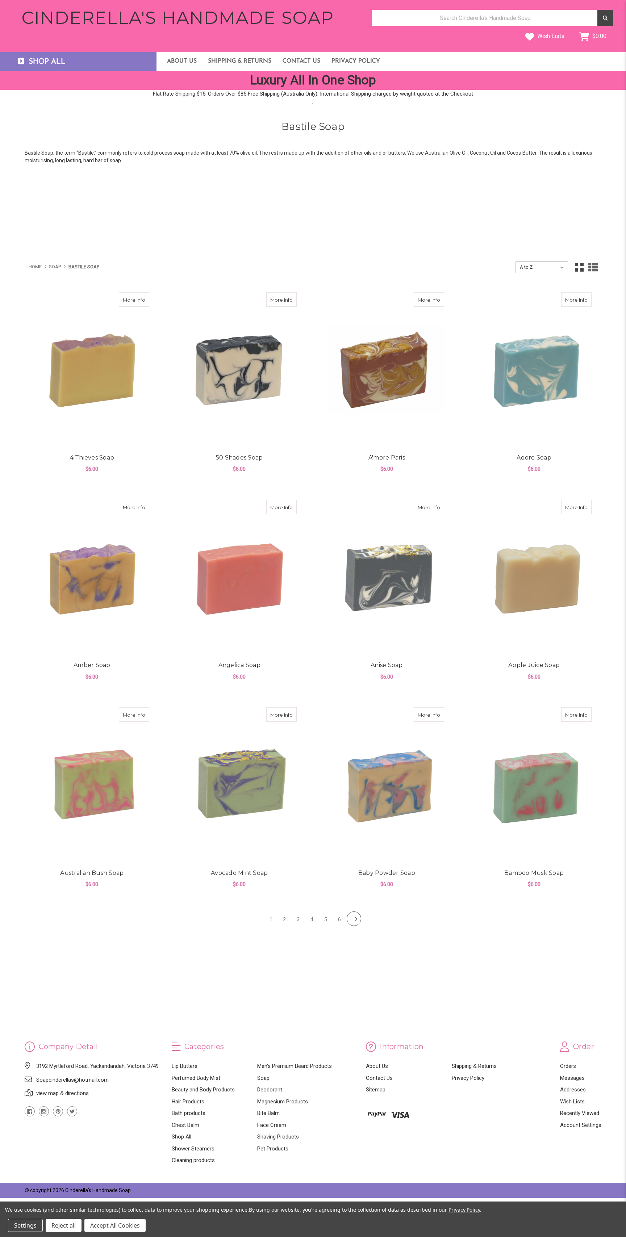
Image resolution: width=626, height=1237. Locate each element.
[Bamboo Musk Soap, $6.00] (534, 785)
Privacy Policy (355, 61)
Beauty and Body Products (203, 1089)
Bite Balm (268, 1113)
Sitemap (375, 1089)
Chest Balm (185, 1125)
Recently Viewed (579, 1113)
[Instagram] (44, 1111)
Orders (568, 1066)
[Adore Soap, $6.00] (534, 370)
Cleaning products (193, 1160)
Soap (263, 1078)
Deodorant (269, 1089)
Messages (572, 1078)
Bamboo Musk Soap (534, 872)
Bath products (188, 1113)
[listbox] (542, 267)
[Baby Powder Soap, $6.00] (386, 785)
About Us (182, 61)
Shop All (181, 1136)
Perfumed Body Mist (196, 1078)
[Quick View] (141, 299)
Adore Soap (534, 457)
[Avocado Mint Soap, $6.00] (239, 785)
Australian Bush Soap (92, 872)
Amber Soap (92, 665)
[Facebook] (30, 1111)
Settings (25, 1225)
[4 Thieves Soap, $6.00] (92, 370)
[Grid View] (579, 267)
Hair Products (188, 1101)
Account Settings (580, 1125)
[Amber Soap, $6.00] (92, 578)
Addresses (573, 1089)
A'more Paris (386, 457)
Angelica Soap (239, 665)
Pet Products (272, 1148)
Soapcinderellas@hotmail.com (72, 1080)
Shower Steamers (193, 1148)
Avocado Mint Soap (239, 872)
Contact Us (301, 61)
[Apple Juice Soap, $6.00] (534, 578)
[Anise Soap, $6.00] (386, 578)
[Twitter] (72, 1111)
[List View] (593, 267)
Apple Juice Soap (534, 665)
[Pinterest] (58, 1111)
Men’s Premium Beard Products (294, 1066)
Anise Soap (387, 665)
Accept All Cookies (115, 1225)
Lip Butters (184, 1066)
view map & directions (62, 1093)
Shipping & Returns (239, 61)
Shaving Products (278, 1136)
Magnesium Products (282, 1101)
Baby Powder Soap (386, 872)
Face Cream (271, 1125)
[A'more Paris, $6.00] (386, 370)
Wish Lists (550, 36)
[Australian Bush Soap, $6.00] (92, 785)
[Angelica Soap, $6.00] (239, 578)
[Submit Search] (605, 18)
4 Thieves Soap (92, 457)
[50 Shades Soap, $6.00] (239, 370)
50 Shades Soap (239, 457)
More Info (136, 300)
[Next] (354, 918)
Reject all (63, 1225)
